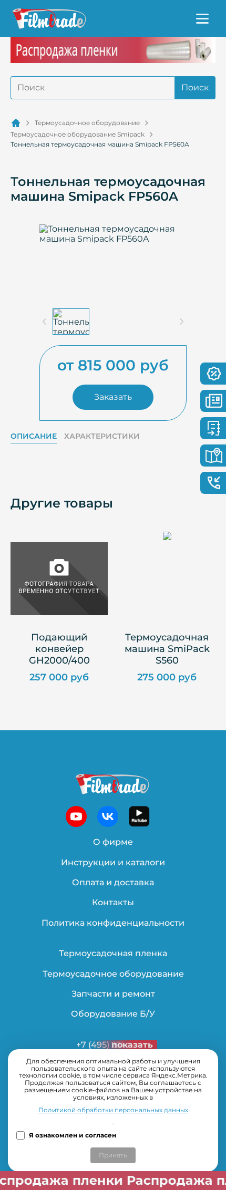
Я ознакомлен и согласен (72, 1135)
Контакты (113, 902)
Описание (34, 436)
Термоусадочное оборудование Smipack (78, 134)
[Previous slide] (44, 321)
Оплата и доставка (113, 882)
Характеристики (102, 436)
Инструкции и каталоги (113, 862)
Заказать (113, 397)
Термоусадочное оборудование (87, 123)
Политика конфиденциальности (113, 923)
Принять (113, 1155)
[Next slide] (181, 321)
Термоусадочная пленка (113, 953)
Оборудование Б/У (113, 1014)
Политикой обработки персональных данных (113, 1110)
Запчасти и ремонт (113, 994)
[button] (71, 321)
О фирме (113, 842)
